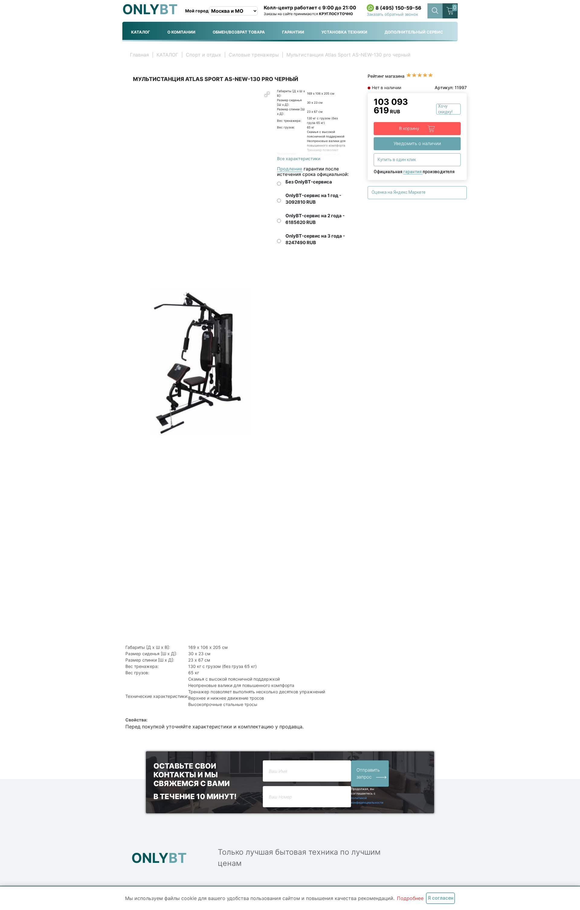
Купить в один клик (397, 159)
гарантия (413, 171)
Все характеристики (298, 158)
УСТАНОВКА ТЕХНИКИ (344, 32)
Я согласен (440, 898)
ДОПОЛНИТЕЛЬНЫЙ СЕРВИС (414, 32)
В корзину (409, 128)
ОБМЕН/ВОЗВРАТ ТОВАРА (239, 32)
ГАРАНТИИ (293, 32)
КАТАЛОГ (140, 32)
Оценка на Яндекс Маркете (399, 192)
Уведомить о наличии (417, 143)
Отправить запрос (368, 773)
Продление (289, 169)
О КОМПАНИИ (181, 32)
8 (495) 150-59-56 (398, 8)
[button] (267, 94)
